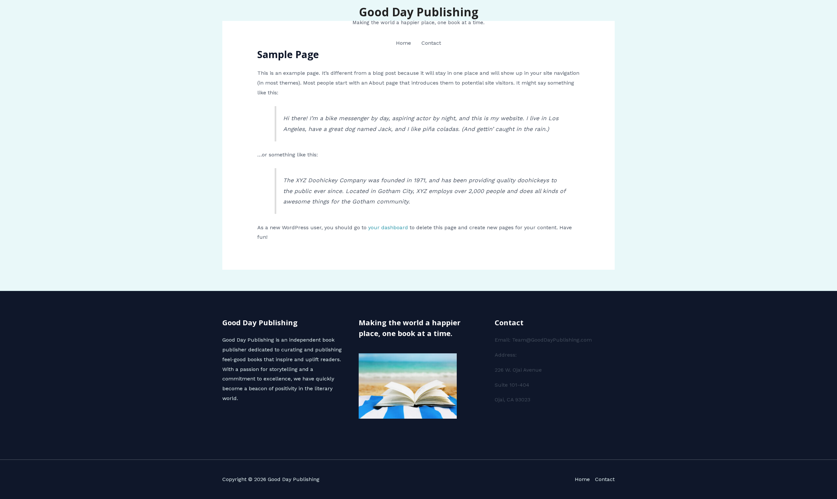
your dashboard (388, 227)
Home (403, 43)
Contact (431, 43)
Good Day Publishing (418, 12)
